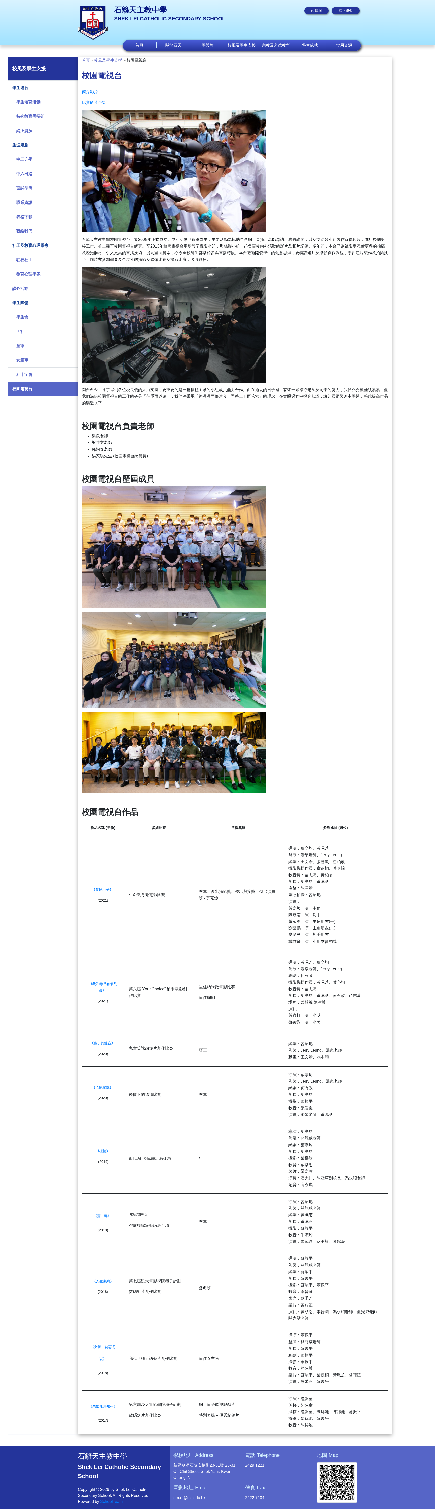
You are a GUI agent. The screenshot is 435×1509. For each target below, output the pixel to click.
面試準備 (24, 188)
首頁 (139, 45)
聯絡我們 (24, 231)
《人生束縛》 (103, 1281)
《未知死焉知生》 (103, 1406)
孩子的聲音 (102, 1043)
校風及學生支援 (108, 60)
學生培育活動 (28, 102)
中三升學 (24, 159)
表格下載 (24, 217)
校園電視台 (22, 389)
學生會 (22, 317)
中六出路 (24, 174)
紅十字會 (24, 374)
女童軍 (22, 360)
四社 (20, 331)
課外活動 (20, 288)
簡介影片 (90, 92)
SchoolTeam (111, 1501)
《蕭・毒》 (102, 1216)
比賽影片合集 (94, 102)
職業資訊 (24, 202)
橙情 (103, 1151)
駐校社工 (24, 260)
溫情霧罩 (102, 1087)
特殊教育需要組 (30, 116)
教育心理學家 (28, 274)
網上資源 (24, 131)
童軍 (20, 346)
